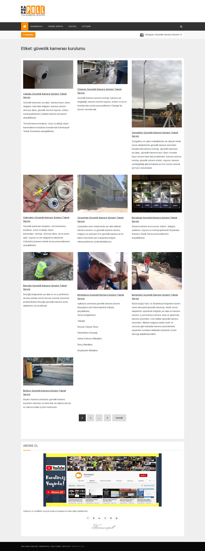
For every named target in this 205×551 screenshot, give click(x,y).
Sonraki (119, 418)
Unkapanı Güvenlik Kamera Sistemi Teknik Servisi (160, 34)
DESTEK (72, 26)
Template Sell (78, 546)
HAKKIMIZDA (36, 26)
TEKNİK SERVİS (55, 26)
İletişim (86, 26)
